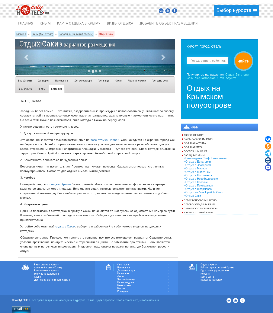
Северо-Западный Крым (199, 204)
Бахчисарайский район (199, 139)
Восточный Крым (195, 151)
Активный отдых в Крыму (48, 267)
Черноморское (205, 78)
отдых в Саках (65, 226)
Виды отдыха (120, 23)
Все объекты (25, 80)
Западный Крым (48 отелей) (76, 34)
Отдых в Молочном (198, 171)
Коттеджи (56, 88)
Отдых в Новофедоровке (201, 178)
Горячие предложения (46, 273)
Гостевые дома (160, 80)
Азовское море (194, 135)
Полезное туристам (211, 279)
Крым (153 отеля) (42, 34)
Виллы (41, 88)
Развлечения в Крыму (46, 270)
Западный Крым (194, 155)
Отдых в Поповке (196, 182)
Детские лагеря (83, 80)
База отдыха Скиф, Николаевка (206, 158)
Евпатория (242, 74)
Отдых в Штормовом (198, 189)
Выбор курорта (234, 10)
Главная (25, 23)
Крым (45, 23)
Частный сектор (137, 80)
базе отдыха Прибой (104, 139)
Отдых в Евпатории (198, 161)
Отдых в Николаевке (198, 175)
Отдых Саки (193, 195)
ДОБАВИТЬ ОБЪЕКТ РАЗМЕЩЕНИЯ (168, 23)
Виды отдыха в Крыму (46, 264)
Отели (118, 80)
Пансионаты (61, 80)
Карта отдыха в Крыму (78, 23)
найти (243, 61)
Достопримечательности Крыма (52, 279)
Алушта (231, 78)
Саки (190, 78)
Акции (37, 276)
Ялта (220, 78)
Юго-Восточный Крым (198, 212)
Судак (229, 74)
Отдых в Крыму (208, 264)
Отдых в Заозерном (198, 165)
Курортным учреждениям (214, 270)
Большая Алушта (195, 143)
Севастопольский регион (201, 200)
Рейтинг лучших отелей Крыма (217, 267)
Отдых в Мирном (196, 168)
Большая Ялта (193, 147)
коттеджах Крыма (58, 184)
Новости (205, 273)
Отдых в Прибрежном (199, 185)
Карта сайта (207, 276)
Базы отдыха (25, 88)
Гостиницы (103, 80)
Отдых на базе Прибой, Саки (203, 192)
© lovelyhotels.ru (21, 300)
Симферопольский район (201, 208)
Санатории (43, 80)
